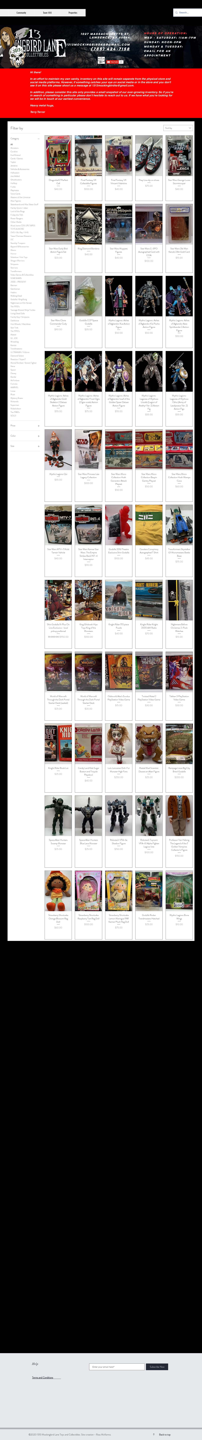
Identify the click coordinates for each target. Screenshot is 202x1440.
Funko (13, 186)
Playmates (14, 190)
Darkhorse (14, 320)
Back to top (165, 1434)
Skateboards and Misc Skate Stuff (24, 204)
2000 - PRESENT (18, 281)
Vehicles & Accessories (19, 169)
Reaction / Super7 (18, 359)
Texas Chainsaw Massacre (20, 236)
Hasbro (13, 292)
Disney (13, 373)
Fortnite (13, 383)
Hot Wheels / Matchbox (20, 324)
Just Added (15, 176)
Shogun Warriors (17, 260)
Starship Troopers (17, 243)
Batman (13, 285)
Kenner (13, 345)
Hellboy (13, 183)
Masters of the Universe (20, 197)
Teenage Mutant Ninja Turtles (22, 310)
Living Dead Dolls (17, 313)
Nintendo (14, 401)
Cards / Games (16, 158)
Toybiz (13, 162)
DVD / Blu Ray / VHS (19, 232)
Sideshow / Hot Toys (18, 257)
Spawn (13, 369)
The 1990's (15, 331)
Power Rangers (16, 218)
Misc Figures (15, 200)
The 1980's (15, 412)
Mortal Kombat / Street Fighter (23, 362)
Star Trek (14, 327)
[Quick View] (58, 156)
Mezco (13, 250)
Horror (13, 253)
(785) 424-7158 (110, 48)
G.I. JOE (14, 338)
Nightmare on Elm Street (21, 302)
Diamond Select (17, 355)
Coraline (14, 151)
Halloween (14, 172)
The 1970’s (15, 306)
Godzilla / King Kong (18, 299)
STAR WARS (16, 278)
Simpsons (14, 264)
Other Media (15, 221)
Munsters (14, 147)
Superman (14, 405)
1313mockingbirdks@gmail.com (112, 85)
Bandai (13, 376)
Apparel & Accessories (19, 246)
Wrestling (14, 341)
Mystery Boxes (16, 398)
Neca (12, 366)
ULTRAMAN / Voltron (19, 352)
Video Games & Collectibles (22, 274)
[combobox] (178, 128)
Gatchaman (15, 288)
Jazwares (13, 165)
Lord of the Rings (17, 211)
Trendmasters (16, 348)
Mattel (13, 334)
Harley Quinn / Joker (19, 207)
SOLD (13, 415)
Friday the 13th (16, 214)
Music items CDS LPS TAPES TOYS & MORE (22, 227)
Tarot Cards (15, 193)
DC (11, 239)
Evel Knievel (15, 155)
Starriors (14, 267)
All (11, 144)
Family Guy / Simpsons (19, 316)
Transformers (15, 271)
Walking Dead (16, 295)
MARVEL (14, 387)
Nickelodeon (15, 408)
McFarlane (14, 380)
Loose (12, 390)
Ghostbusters (16, 179)
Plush (12, 394)
